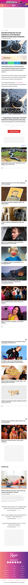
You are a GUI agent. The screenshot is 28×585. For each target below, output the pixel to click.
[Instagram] (10, 562)
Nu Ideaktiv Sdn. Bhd (13, 582)
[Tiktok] (15, 562)
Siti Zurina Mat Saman (7, 38)
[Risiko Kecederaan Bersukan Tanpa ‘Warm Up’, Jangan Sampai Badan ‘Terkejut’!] (14, 480)
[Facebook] (8, 562)
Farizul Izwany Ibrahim (5, 494)
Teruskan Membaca (14, 131)
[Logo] (14, 5)
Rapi (2, 30)
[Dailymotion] (20, 562)
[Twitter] (13, 562)
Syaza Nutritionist (19, 82)
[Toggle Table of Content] (23, 58)
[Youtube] (18, 562)
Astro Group (22, 582)
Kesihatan (6, 30)
